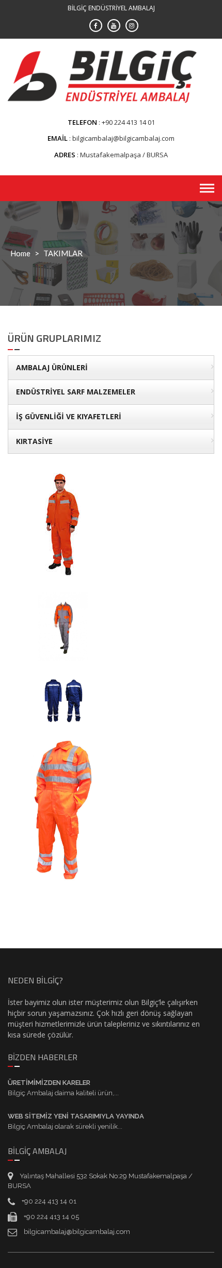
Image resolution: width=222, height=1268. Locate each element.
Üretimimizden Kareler (49, 1082)
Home (20, 253)
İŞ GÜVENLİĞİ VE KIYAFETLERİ (68, 416)
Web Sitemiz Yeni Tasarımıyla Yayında (76, 1116)
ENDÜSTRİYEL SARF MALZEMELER (75, 392)
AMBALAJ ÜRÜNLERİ (52, 367)
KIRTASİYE (34, 441)
